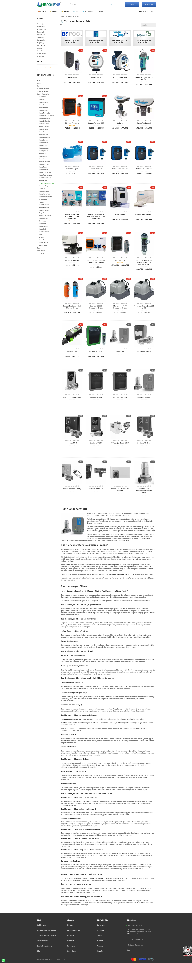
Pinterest (100, 946)
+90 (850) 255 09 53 (135, 940)
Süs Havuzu (42, 221)
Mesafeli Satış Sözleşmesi (46, 930)
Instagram (101, 925)
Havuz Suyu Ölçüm (45, 172)
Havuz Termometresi (45, 175)
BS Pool (39, 35)
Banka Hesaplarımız (44, 946)
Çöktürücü (42, 189)
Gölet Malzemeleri (43, 91)
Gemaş (39, 37)
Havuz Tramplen (44, 210)
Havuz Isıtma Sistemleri (46, 116)
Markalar (70, 935)
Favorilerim (71, 946)
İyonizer (41, 202)
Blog (39, 951)
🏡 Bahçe (42, 11)
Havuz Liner (42, 132)
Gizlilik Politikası (43, 941)
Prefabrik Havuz (44, 124)
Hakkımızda (41, 925)
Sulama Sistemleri (43, 89)
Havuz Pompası (44, 105)
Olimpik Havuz (43, 243)
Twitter (99, 935)
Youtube (100, 951)
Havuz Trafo (43, 145)
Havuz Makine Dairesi (45, 113)
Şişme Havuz (43, 245)
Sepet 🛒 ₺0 (148, 4)
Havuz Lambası (43, 140)
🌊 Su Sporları (88, 11)
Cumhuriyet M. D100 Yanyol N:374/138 (138, 929)
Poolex (39, 48)
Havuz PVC (42, 229)
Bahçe (39, 83)
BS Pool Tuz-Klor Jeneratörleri (72, 41)
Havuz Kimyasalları (45, 178)
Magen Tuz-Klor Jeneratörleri (144, 41)
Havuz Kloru (43, 180)
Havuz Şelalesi (43, 151)
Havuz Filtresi (43, 107)
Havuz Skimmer (44, 232)
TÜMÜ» (101, 11)
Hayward (40, 40)
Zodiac (39, 56)
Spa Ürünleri (41, 251)
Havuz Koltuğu (43, 156)
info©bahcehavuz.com (135, 945)
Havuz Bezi (42, 224)
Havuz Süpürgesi (44, 161)
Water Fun (40, 53)
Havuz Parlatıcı (44, 191)
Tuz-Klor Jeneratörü (47, 183)
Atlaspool (40, 29)
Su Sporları (40, 253)
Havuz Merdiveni (44, 205)
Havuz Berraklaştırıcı (45, 197)
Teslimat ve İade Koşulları (46, 935)
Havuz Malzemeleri (43, 94)
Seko (38, 51)
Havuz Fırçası (43, 167)
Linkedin (100, 941)
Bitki (38, 81)
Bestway (40, 32)
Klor (68, 17)
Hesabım (70, 941)
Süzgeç (41, 237)
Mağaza (70, 925)
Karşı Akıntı (42, 213)
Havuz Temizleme (44, 159)
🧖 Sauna (65, 11)
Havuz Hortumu (44, 164)
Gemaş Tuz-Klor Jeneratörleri (96, 41)
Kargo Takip (71, 951)
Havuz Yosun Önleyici (45, 194)
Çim (38, 86)
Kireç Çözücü (43, 199)
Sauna (39, 248)
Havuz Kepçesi (43, 170)
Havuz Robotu (43, 110)
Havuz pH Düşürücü (45, 186)
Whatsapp (2, 960)
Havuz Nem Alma (44, 118)
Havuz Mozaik (43, 135)
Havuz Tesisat (43, 226)
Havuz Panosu (43, 143)
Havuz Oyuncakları (45, 215)
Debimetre (42, 99)
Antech (39, 24)
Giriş (132, 4)
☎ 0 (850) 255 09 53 (146, 12)
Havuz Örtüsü (43, 129)
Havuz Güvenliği (44, 126)
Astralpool (40, 27)
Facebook (100, 930)
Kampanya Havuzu (74, 930)
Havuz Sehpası (43, 102)
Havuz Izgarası (44, 240)
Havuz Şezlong (44, 148)
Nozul (41, 234)
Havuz (62, 17)
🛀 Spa (75, 11)
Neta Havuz (41, 45)
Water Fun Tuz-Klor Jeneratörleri (119, 41)
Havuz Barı (42, 97)
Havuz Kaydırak (44, 207)
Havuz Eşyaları (43, 218)
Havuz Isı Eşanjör (44, 121)
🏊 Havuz (53, 11)
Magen (39, 43)
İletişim (129, 950)
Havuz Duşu (42, 153)
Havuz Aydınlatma (44, 137)
